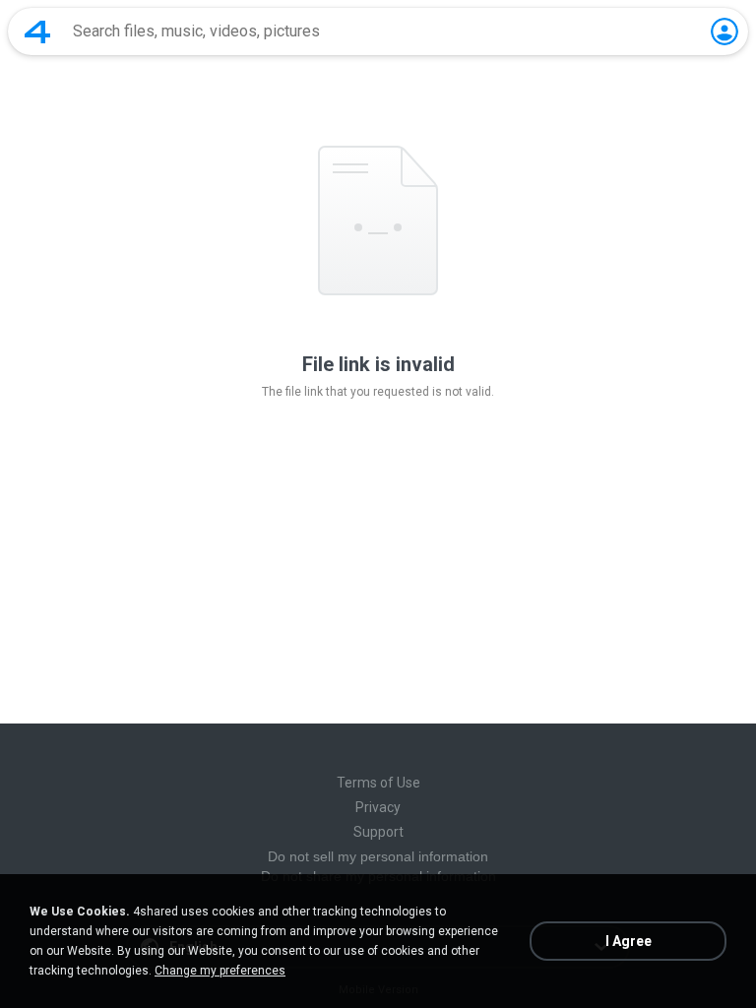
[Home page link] (37, 31)
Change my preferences (220, 970)
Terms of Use (378, 782)
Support (378, 832)
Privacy (378, 807)
